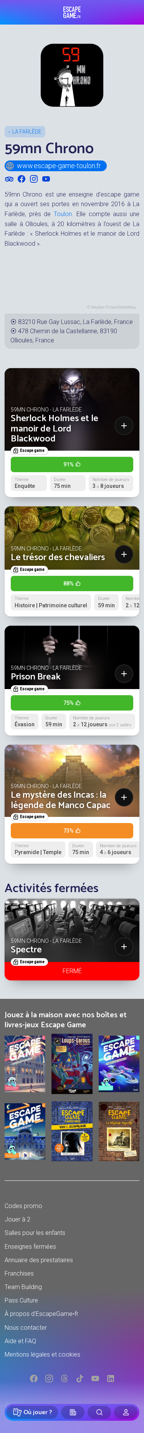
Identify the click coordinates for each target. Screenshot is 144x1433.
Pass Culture (21, 1300)
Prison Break (36, 676)
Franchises (19, 1273)
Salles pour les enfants (35, 1232)
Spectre (26, 949)
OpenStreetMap (122, 307)
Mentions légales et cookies (42, 1354)
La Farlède (26, 132)
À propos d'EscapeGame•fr (41, 1313)
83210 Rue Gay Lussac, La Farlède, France (75, 322)
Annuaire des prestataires (39, 1260)
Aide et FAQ (20, 1341)
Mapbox (98, 307)
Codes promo (23, 1206)
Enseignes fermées (30, 1246)
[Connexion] (125, 1412)
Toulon (63, 214)
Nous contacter (26, 1327)
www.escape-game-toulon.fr (59, 166)
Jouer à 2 (17, 1219)
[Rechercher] (99, 1412)
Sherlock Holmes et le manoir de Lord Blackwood (54, 428)
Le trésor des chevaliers (58, 557)
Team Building (23, 1287)
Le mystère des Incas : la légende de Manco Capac (61, 800)
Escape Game (72, 12)
